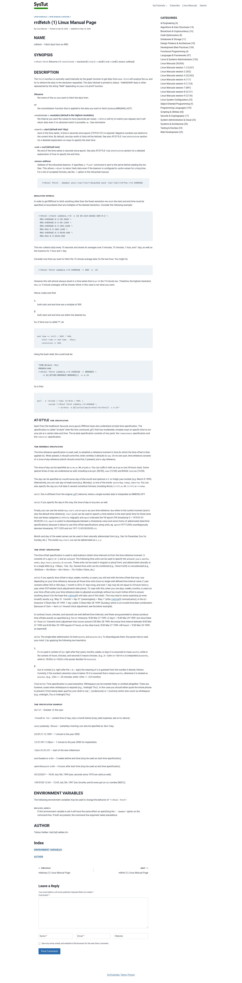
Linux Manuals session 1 (60, 17)
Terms (123, 974)
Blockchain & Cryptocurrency (174, 31)
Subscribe (175, 5)
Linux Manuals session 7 (172, 87)
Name (43, 936)
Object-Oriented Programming (175, 103)
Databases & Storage (170, 39)
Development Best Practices (174, 47)
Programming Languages (173, 108)
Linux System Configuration (174, 99)
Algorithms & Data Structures (174, 27)
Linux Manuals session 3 (172, 75)
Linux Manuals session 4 (172, 79)
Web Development (169, 132)
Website (119, 936)
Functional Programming (172, 51)
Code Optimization (169, 35)
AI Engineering (167, 23)
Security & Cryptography (172, 116)
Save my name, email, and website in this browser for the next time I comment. (75, 943)
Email (80, 936)
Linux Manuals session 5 (172, 83)
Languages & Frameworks (173, 55)
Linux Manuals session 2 (172, 71)
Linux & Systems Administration (176, 59)
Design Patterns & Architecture (175, 43)
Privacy (131, 974)
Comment (44, 895)
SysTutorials (113, 974)
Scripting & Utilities (169, 112)
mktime (71, 595)
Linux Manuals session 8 (172, 91)
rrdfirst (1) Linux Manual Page (133, 870)
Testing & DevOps (169, 128)
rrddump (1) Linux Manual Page (54, 870)
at (91, 429)
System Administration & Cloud (175, 120)
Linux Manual (41, 29)
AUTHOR (38, 856)
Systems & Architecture (171, 124)
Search (203, 5)
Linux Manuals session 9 (172, 95)
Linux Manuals (189, 5)
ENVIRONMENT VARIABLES (48, 849)
